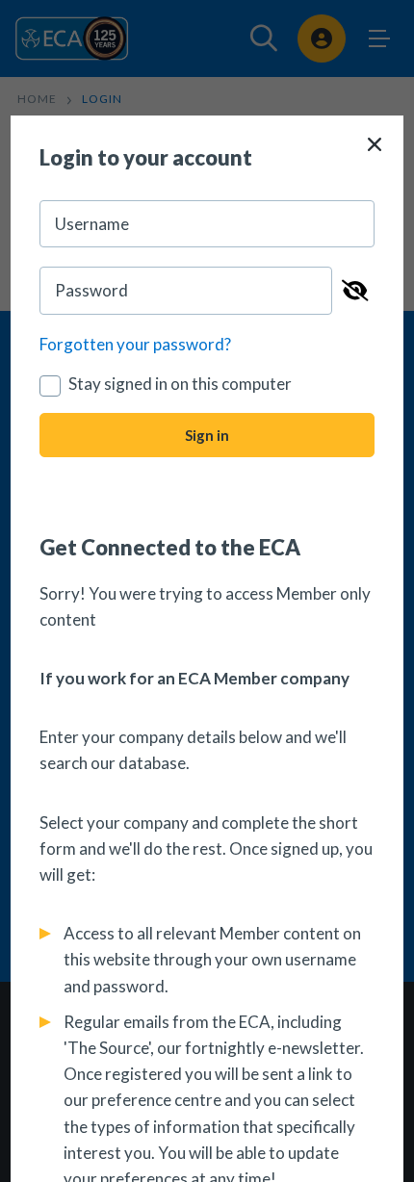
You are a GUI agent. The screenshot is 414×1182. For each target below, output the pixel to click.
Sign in (207, 435)
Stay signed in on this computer (180, 383)
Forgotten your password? (135, 344)
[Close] (374, 144)
